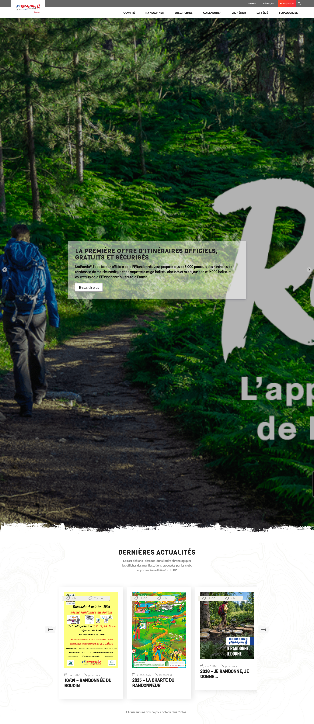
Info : (98, 598)
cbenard (95, 666)
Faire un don (287, 3)
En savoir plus (89, 281)
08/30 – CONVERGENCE (155, 682)
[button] (299, 3)
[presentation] (50, 629)
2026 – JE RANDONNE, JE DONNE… (88, 674)
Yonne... (167, 598)
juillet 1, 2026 (74, 666)
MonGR (252, 3)
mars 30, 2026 (143, 676)
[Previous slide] (4, 269)
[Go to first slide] (309, 269)
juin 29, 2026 (210, 674)
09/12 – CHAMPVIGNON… (224, 680)
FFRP (75, 598)
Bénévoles (269, 3)
